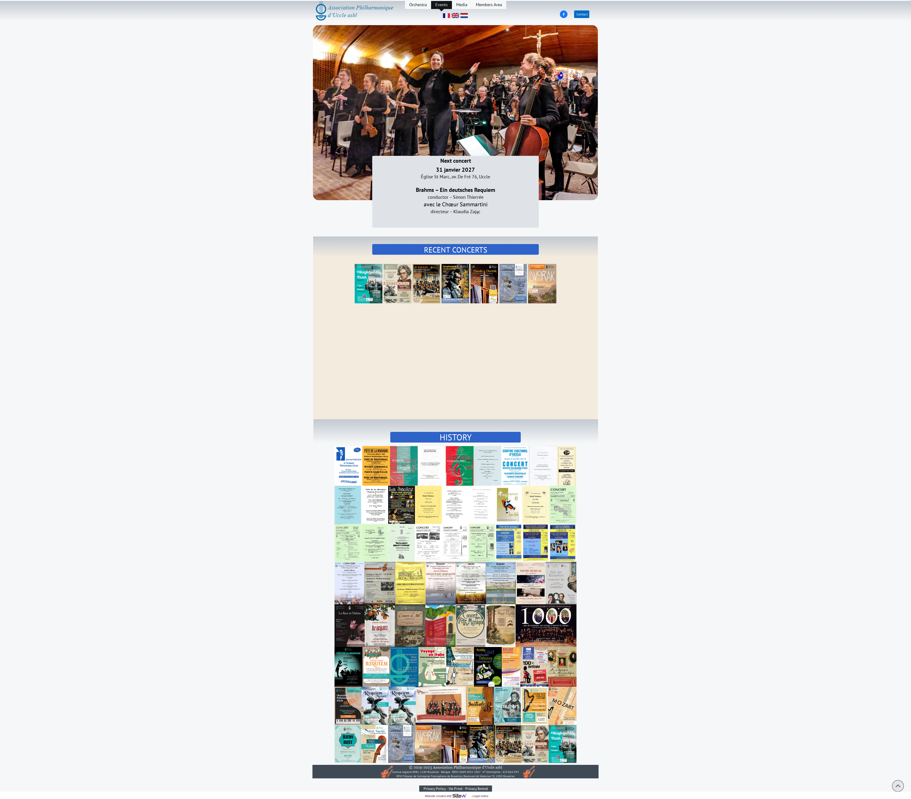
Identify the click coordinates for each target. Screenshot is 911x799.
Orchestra (418, 4)
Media (461, 4)
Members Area (489, 4)
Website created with (438, 796)
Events (441, 4)
